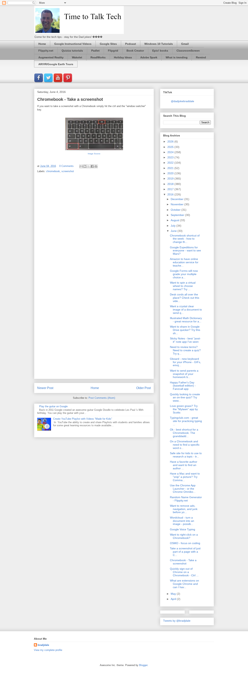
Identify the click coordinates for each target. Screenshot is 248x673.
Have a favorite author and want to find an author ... (183, 465)
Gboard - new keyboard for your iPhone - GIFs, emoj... (185, 362)
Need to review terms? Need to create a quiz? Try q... (185, 350)
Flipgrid (113, 50)
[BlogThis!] (85, 166)
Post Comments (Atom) (102, 397)
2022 (170, 162)
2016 (170, 194)
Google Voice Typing (182, 529)
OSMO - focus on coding (185, 543)
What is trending (177, 57)
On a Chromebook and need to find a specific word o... (185, 445)
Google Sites (108, 43)
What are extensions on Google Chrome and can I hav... (184, 584)
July (173, 225)
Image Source (94, 154)
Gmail (185, 43)
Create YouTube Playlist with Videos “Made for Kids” (82, 418)
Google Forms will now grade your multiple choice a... (184, 274)
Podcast (130, 43)
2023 (170, 157)
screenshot (67, 171)
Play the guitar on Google (53, 406)
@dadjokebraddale (182, 101)
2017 (170, 189)
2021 (170, 168)
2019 (170, 178)
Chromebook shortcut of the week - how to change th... (185, 239)
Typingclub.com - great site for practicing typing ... (186, 421)
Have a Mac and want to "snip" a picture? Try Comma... (185, 477)
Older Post (143, 388)
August (175, 220)
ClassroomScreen (188, 50)
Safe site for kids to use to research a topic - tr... (186, 455)
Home (42, 43)
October (176, 209)
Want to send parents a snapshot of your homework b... (184, 374)
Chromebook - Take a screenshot (183, 562)
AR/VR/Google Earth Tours (55, 64)
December (177, 199)
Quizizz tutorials (72, 50)
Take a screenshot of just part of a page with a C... (185, 552)
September (178, 215)
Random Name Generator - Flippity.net (186, 499)
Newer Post (45, 388)
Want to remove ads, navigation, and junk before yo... (183, 509)
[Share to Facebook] (92, 166)
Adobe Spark (148, 57)
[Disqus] (94, 227)
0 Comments (66, 166)
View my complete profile (48, 650)
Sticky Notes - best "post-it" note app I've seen (185, 340)
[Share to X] (88, 166)
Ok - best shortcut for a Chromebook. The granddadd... (184, 433)
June (174, 230)
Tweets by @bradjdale (176, 620)
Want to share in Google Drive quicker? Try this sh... (185, 330)
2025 (170, 146)
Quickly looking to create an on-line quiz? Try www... (185, 397)
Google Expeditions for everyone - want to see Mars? (185, 250)
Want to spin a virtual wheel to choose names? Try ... (182, 286)
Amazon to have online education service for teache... (184, 262)
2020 (170, 173)
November (177, 204)
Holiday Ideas (123, 57)
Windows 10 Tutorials (158, 43)
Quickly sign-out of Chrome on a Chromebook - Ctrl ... (184, 572)
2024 (170, 152)
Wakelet (77, 57)
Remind (201, 57)
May (174, 593)
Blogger (143, 665)
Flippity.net (45, 50)
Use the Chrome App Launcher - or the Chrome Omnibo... (182, 489)
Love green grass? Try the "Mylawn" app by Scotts (184, 409)
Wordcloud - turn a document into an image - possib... (182, 521)
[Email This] (81, 166)
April (174, 599)
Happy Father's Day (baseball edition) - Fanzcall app (183, 386)
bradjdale (43, 645)
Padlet (95, 50)
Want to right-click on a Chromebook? (184, 536)
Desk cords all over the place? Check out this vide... (184, 298)
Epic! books (160, 50)
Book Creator (135, 50)
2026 (170, 141)
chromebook (53, 171)
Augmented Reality (51, 57)
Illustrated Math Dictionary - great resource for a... (186, 320)
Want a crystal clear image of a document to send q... (186, 309)
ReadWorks (98, 57)
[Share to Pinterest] (96, 166)
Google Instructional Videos (72, 43)
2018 (170, 184)
